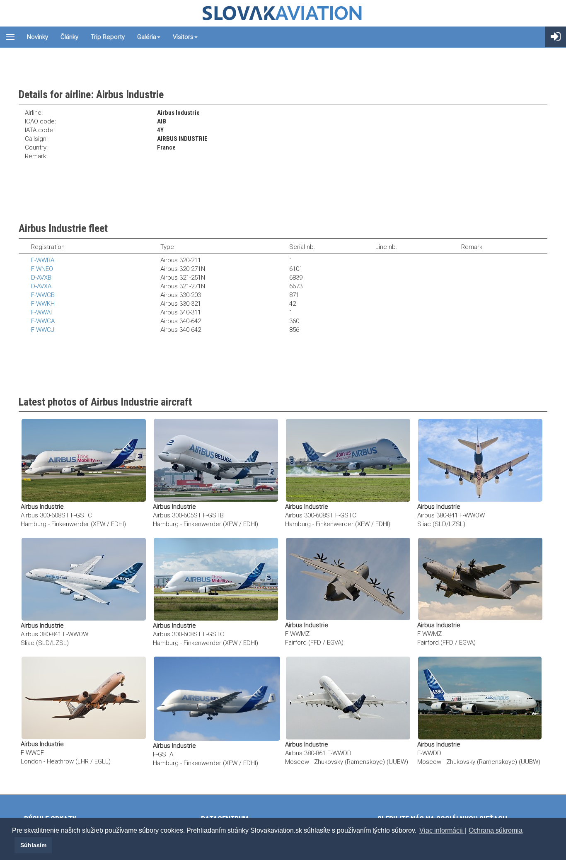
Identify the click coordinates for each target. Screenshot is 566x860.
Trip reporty (108, 37)
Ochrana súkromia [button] (495, 830)
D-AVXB (41, 277)
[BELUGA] (217, 698)
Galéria (146, 37)
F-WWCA (43, 321)
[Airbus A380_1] (348, 697)
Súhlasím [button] (33, 845)
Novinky (37, 37)
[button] (13, 845)
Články (69, 37)
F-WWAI (41, 312)
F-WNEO (42, 269)
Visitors (183, 37)
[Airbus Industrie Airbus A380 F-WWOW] (480, 460)
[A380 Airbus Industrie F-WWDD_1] (480, 697)
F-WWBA (42, 260)
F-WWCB (43, 295)
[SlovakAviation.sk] (283, 13)
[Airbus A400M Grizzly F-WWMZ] (348, 578)
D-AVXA (41, 286)
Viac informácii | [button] (442, 830)
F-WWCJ (42, 329)
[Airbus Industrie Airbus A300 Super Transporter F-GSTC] (84, 460)
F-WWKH (43, 303)
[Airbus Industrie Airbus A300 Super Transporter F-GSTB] (216, 460)
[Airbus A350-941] (84, 697)
